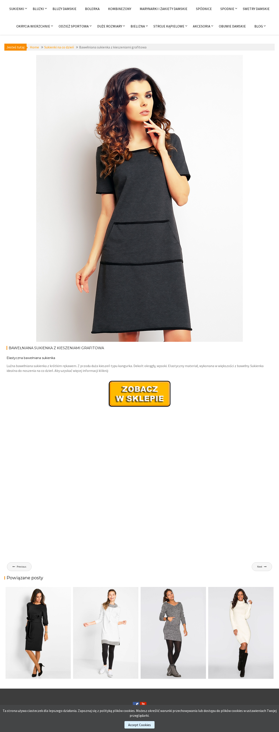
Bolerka (92, 9)
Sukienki (16, 9)
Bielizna (138, 26)
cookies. (129, 710)
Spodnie (227, 9)
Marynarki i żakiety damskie (163, 9)
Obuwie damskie (232, 26)
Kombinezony (119, 9)
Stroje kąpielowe (168, 26)
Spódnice (204, 9)
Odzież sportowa (74, 26)
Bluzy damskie (65, 9)
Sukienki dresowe (61, 61)
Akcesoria (201, 26)
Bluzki (38, 9)
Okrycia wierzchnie (33, 26)
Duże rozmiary (109, 26)
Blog (258, 26)
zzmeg (82, 71)
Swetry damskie (256, 9)
